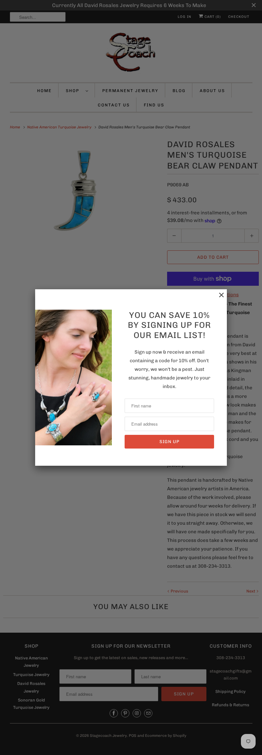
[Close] (218, 298)
